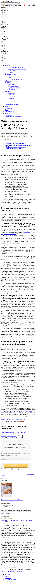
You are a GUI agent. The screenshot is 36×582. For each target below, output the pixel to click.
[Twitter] (17, 421)
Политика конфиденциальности (11, 571)
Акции (10, 72)
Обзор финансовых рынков (17, 69)
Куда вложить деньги (12, 105)
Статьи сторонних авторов (13, 117)
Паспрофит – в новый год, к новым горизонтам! (17, 520)
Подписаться (15, 465)
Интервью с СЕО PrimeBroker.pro (12, 500)
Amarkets (8, 5)
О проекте (8, 574)
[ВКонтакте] (15, 421)
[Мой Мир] (21, 421)
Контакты (11, 84)
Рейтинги (8, 81)
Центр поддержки (14, 88)
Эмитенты (11, 96)
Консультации (13, 86)
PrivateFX (18, 5)
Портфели (11, 93)
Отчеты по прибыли (15, 79)
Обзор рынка (11, 436)
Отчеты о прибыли (8, 107)
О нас (10, 76)
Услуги (10, 77)
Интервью (11, 70)
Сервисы (7, 91)
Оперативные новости (15, 67)
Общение (8, 82)
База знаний (12, 94)
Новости (7, 65)
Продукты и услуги (11, 74)
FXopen (27, 5)
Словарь (11, 98)
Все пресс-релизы (6, 518)
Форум (7, 576)
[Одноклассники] (19, 421)
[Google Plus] (23, 421)
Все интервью (5, 482)
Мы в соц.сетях (13, 89)
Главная (3, 436)
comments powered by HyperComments (13, 419)
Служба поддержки (11, 579)
